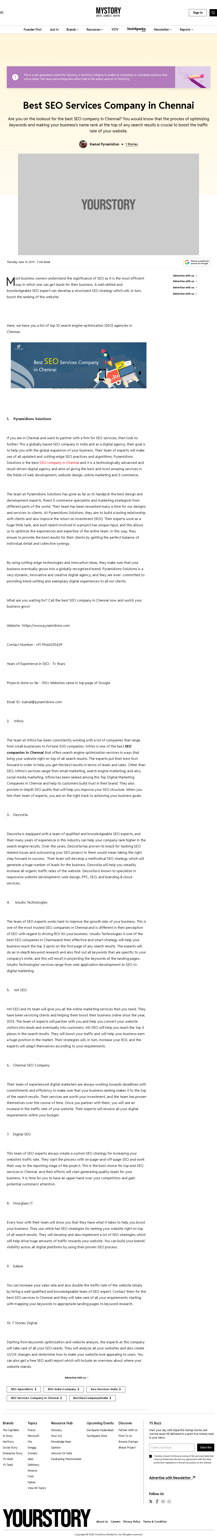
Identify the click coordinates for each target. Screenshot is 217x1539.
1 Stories (131, 144)
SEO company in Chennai (59, 462)
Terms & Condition (155, 1521)
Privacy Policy (131, 1521)
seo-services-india (104, 1389)
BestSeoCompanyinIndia (90, 1398)
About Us (102, 1521)
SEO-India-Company (62, 1389)
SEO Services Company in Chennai (35, 1398)
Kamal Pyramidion (104, 144)
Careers (116, 1521)
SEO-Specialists (22, 1389)
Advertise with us (75, 1377)
